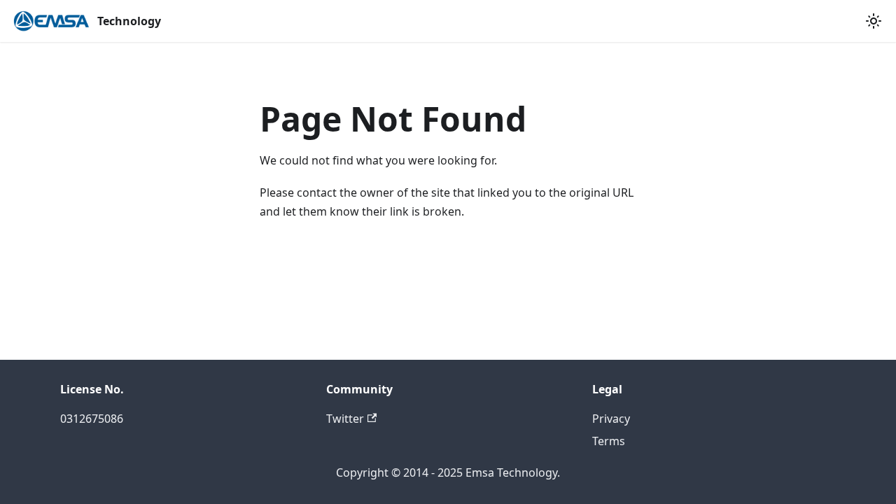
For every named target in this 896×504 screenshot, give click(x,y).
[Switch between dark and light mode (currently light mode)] (873, 21)
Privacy (611, 418)
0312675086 (91, 418)
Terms (608, 441)
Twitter (345, 418)
